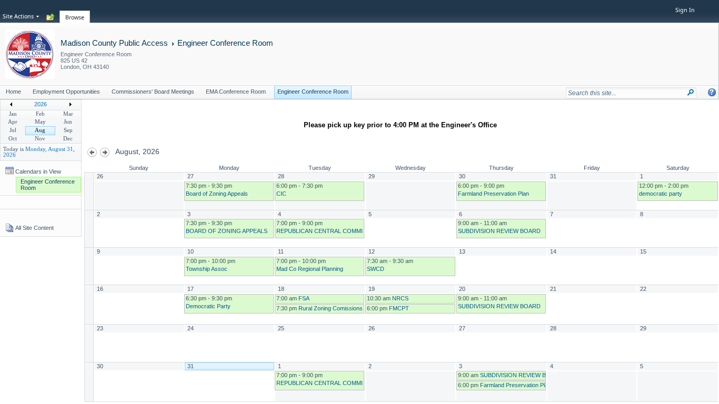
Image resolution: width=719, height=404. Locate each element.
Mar (68, 114)
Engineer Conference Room (225, 42)
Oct (12, 139)
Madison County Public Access (114, 42)
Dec (68, 139)
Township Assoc (206, 269)
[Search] (690, 92)
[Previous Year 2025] (11, 106)
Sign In (685, 10)
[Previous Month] (92, 155)
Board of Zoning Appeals (217, 193)
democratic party (660, 193)
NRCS (400, 298)
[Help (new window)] (711, 92)
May (40, 122)
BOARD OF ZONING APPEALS (226, 231)
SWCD (375, 269)
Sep (68, 130)
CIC (281, 193)
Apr (12, 122)
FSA (303, 298)
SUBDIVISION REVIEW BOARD (499, 231)
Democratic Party (208, 306)
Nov (40, 139)
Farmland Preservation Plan (493, 193)
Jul (12, 130)
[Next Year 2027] (70, 106)
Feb (40, 114)
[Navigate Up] (50, 17)
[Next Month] (105, 155)
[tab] (74, 11)
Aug (40, 130)
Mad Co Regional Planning (309, 269)
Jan (13, 114)
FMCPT (399, 308)
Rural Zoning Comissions (330, 308)
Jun (68, 122)
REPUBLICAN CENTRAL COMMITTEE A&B (333, 231)
